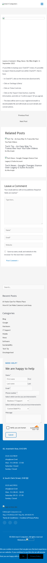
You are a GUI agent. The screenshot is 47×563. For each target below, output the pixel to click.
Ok (23, 556)
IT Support (7, 330)
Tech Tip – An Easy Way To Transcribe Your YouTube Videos (21, 147)
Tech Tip (6, 349)
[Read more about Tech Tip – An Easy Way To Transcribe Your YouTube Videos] (23, 140)
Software (6, 341)
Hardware (6, 326)
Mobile (5, 334)
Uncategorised (8, 352)
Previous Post (23, 115)
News (23, 61)
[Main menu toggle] (42, 4)
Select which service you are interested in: (20, 397)
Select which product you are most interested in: (23, 405)
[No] (3, 561)
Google (5, 323)
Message (8, 413)
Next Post (23, 121)
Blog (18, 61)
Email (7, 388)
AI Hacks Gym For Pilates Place (14, 302)
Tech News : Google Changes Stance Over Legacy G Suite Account (23, 166)
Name (8, 375)
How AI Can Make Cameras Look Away (17, 305)
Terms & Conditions (10, 518)
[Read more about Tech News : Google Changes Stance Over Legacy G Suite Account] (23, 159)
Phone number (11, 393)
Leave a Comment (9, 61)
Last (29, 384)
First (29, 379)
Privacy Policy (35, 556)
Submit (10, 435)
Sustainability (7, 345)
